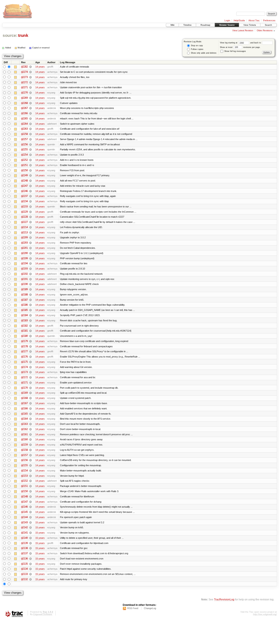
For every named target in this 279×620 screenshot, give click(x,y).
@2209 (24, 237)
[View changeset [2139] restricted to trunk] (30, 543)
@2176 (24, 356)
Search (268, 25)
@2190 (24, 284)
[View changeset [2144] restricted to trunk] (30, 517)
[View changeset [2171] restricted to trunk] (30, 382)
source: (10, 35)
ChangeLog (150, 608)
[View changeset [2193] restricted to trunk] (30, 268)
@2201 (24, 247)
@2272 (24, 82)
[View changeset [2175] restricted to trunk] (30, 361)
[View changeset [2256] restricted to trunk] (30, 144)
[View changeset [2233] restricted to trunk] (30, 206)
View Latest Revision (242, 30)
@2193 (24, 268)
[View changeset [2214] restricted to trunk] (30, 227)
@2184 (24, 315)
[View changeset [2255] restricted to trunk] (30, 149)
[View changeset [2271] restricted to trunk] (30, 87)
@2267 (24, 108)
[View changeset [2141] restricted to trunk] (30, 532)
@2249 (24, 175)
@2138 (24, 548)
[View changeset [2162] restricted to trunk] (30, 429)
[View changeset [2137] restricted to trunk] (30, 553)
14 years (40, 66)
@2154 (24, 470)
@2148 (24, 496)
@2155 (24, 465)
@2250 (24, 170)
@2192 (24, 273)
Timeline (187, 25)
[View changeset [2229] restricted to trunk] (30, 211)
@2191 (24, 279)
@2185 (24, 310)
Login (227, 20)
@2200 (24, 253)
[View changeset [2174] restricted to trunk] (30, 367)
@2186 (24, 304)
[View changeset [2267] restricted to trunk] (30, 108)
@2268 (24, 103)
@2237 (24, 196)
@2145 (24, 511)
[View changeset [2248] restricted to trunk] (30, 180)
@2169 (24, 392)
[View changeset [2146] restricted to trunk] (30, 506)
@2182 (24, 325)
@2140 (24, 537)
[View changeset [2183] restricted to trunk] (30, 320)
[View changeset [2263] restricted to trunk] (30, 128)
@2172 (24, 377)
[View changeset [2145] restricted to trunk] (30, 511)
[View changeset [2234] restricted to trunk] (30, 201)
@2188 (24, 294)
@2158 (24, 449)
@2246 (24, 191)
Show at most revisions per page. (240, 47)
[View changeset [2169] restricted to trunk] (30, 392)
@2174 (24, 367)
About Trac (254, 20)
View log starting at (229, 43)
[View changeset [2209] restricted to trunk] (30, 237)
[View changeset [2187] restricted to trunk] (30, 299)
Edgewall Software (42, 614)
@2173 (24, 372)
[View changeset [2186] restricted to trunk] (30, 304)
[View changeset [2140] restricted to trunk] (30, 537)
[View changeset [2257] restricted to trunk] (30, 139)
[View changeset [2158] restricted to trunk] (30, 449)
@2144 (24, 517)
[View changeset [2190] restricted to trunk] (30, 284)
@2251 (24, 165)
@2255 (24, 149)
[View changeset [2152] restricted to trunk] (30, 480)
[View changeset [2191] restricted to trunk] (30, 279)
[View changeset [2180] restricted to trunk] (30, 335)
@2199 (24, 258)
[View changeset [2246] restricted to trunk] (30, 191)
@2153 (24, 475)
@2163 (24, 423)
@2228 (24, 216)
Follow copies (196, 49)
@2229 (24, 211)
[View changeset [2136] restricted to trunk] (30, 558)
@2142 (24, 527)
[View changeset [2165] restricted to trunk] (30, 413)
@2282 (24, 66)
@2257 (24, 139)
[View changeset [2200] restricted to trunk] (30, 253)
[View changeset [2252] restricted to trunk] (30, 159)
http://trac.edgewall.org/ (265, 614)
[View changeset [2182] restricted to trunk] (30, 325)
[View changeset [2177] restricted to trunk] (30, 351)
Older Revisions (264, 30)
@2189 (24, 289)
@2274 (24, 71)
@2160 (24, 439)
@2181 (24, 330)
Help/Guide (239, 20)
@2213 (24, 232)
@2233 (24, 206)
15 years (40, 522)
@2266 (24, 113)
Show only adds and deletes (203, 53)
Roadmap (205, 25)
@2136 (24, 558)
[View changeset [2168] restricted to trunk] (30, 398)
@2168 (24, 398)
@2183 (24, 320)
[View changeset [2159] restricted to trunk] (30, 444)
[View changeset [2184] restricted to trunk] (30, 315)
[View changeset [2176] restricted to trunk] (30, 356)
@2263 (24, 128)
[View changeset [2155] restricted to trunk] (30, 465)
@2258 (24, 134)
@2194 (24, 263)
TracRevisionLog (224, 599)
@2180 (24, 335)
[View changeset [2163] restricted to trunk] (30, 423)
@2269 (24, 97)
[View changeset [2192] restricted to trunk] (30, 273)
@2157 (24, 455)
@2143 (24, 522)
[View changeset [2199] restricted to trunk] (30, 258)
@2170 (24, 387)
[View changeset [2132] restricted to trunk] (30, 579)
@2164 (24, 418)
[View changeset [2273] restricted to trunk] (30, 77)
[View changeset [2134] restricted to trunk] (30, 568)
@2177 (24, 351)
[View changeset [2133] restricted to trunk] (30, 574)
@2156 (24, 460)
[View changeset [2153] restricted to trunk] (30, 475)
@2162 (24, 429)
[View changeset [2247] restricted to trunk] (30, 185)
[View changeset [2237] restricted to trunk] (30, 196)
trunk (23, 35)
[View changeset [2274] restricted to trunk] (30, 71)
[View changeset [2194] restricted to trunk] (30, 263)
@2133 (24, 574)
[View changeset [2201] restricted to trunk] (30, 247)
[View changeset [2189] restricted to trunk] (30, 289)
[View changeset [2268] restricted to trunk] (30, 103)
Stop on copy (196, 45)
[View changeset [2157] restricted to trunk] (30, 455)
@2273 (24, 77)
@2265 (24, 118)
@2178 (24, 346)
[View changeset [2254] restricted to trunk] (30, 154)
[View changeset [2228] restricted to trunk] (30, 216)
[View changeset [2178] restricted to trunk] (30, 346)
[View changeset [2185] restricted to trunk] (30, 310)
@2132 (24, 579)
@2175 (24, 361)
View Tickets (249, 25)
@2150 (24, 491)
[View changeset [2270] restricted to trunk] (30, 92)
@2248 (24, 180)
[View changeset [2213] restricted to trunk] (30, 232)
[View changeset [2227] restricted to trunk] (30, 222)
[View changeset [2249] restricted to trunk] (30, 175)
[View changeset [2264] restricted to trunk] (30, 123)
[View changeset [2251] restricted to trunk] (30, 165)
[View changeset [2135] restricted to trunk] (30, 563)
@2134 (24, 568)
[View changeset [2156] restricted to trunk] (30, 460)
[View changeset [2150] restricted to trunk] (30, 491)
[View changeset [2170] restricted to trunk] (30, 387)
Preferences (269, 20)
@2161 (24, 434)
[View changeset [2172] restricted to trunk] (30, 377)
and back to (256, 43)
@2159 (24, 444)
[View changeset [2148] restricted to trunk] (30, 496)
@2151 (24, 486)
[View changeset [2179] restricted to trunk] (30, 341)
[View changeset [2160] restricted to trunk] (30, 439)
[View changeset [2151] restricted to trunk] (30, 486)
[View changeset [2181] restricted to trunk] (30, 330)
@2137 (24, 553)
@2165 (24, 413)
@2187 (24, 299)
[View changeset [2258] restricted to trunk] (30, 134)
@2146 (24, 506)
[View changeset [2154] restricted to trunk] (30, 470)
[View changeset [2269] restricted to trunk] (30, 97)
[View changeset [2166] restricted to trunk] (30, 408)
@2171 (24, 382)
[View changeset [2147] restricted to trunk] (30, 501)
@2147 (24, 501)
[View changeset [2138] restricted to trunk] (30, 548)
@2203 (24, 242)
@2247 (24, 185)
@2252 (24, 159)
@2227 (24, 222)
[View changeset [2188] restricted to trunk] (30, 294)
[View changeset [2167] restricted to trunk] (30, 403)
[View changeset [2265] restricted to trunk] (30, 118)
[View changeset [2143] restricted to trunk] (30, 522)
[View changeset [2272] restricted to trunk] (30, 82)
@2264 (24, 123)
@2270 (24, 92)
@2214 (24, 227)
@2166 (24, 408)
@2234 (24, 201)
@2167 (24, 403)
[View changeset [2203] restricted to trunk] (30, 242)
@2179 (24, 341)
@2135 (24, 563)
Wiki (172, 25)
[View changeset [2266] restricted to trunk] (30, 113)
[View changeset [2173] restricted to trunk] (30, 372)
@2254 (24, 154)
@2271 (24, 87)
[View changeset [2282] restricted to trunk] (30, 66)
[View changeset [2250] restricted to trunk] (30, 170)
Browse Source (227, 25)
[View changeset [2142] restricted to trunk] (30, 527)
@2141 (24, 532)
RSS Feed (132, 608)
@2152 (24, 480)
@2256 (24, 144)
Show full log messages (235, 51)
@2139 (24, 543)
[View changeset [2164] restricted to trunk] (30, 418)
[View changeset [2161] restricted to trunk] (30, 434)
